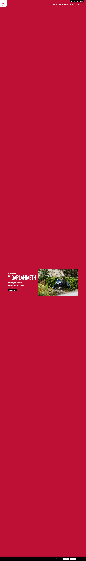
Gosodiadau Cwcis (59, 558)
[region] (43, 559)
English (81, 1)
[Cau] (84, 559)
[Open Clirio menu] (79, 4)
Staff (77, 1)
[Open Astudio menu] (55, 4)
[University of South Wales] (3, 3)
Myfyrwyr (73, 1)
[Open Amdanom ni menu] (73, 4)
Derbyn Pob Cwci (72, 558)
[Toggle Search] (83, 4)
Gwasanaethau (12, 290)
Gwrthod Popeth (66, 558)
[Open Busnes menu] (66, 4)
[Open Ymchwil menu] (60, 4)
